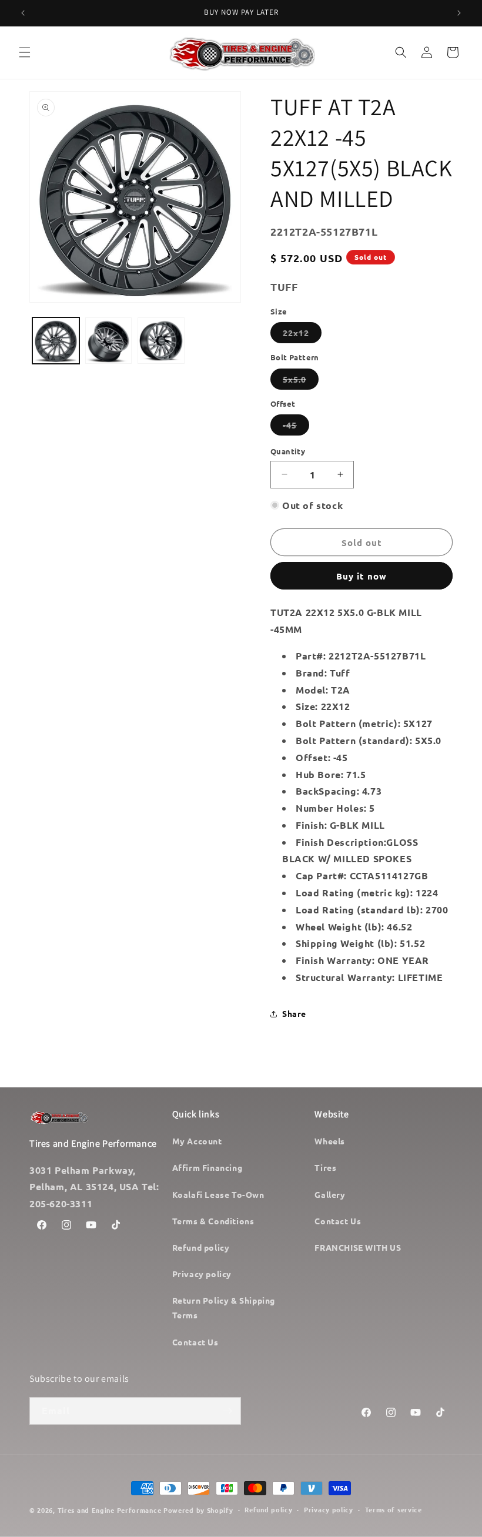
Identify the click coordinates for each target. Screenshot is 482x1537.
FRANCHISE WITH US (357, 1247)
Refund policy (201, 1247)
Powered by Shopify (198, 1510)
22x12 (302, 335)
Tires (325, 1167)
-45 (296, 427)
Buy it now (361, 576)
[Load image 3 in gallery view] (161, 340)
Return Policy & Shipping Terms (223, 1307)
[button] (25, 52)
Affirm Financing (207, 1167)
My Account (197, 1141)
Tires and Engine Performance (110, 1510)
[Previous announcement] (23, 13)
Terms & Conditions (213, 1220)
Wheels (329, 1141)
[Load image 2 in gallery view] (108, 340)
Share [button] (294, 1013)
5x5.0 (301, 381)
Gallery (329, 1194)
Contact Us (195, 1342)
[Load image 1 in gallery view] (55, 340)
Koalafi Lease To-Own (218, 1194)
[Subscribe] (227, 1411)
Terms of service (393, 1509)
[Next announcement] (459, 13)
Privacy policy (202, 1273)
